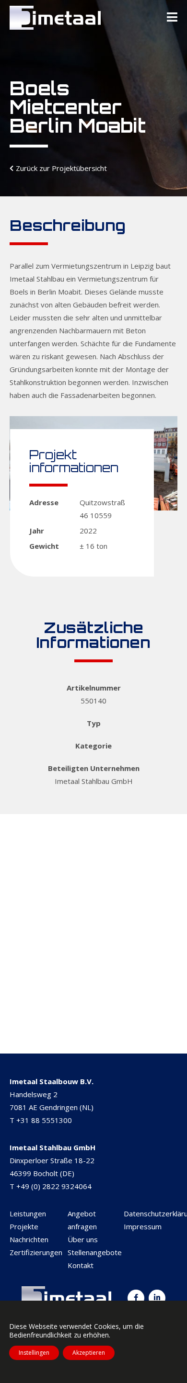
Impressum (143, 1226)
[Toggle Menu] (172, 17)
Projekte (24, 1226)
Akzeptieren (88, 1353)
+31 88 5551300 (44, 1120)
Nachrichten (29, 1239)
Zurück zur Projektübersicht (61, 168)
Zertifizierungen (36, 1252)
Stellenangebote (95, 1252)
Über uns (83, 1239)
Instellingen (34, 1353)
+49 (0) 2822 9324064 (54, 1186)
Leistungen (28, 1213)
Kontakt (81, 1265)
